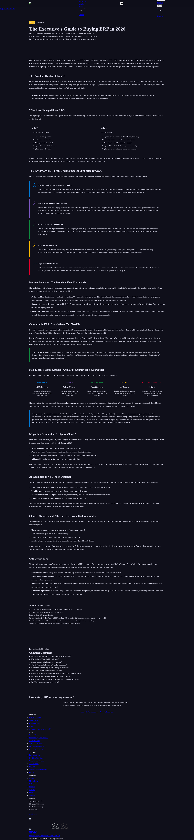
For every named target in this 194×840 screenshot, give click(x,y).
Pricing (31, 772)
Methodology (34, 781)
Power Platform (34, 723)
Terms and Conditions (47, 836)
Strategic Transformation (38, 769)
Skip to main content (7, 9)
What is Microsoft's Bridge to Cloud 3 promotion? (49, 665)
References (33, 784)
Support (32, 767)
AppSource (40, 729)
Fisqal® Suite (34, 735)
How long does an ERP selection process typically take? (51, 656)
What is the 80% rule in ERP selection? (45, 659)
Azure (31, 726)
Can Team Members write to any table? (45, 682)
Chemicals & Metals (36, 743)
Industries (83, 1)
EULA (57, 836)
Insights (81, 4)
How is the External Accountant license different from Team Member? (56, 674)
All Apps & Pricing (36, 749)
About (81, 7)
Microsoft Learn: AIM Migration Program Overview (46, 612)
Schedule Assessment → (89, 712)
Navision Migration (36, 758)
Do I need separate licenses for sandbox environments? (50, 676)
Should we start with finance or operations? (46, 662)
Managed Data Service (37, 746)
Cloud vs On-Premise (36, 761)
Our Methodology (106, 712)
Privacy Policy (34, 836)
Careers (32, 790)
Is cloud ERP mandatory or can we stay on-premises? (50, 668)
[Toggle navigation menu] (121, 3)
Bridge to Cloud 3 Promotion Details (41, 615)
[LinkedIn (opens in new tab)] (30, 833)
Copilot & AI (34, 720)
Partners (32, 787)
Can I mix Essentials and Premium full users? (47, 671)
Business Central (35, 718)
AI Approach (34, 764)
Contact (81, 15)
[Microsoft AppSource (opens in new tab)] (34, 833)
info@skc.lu (33, 814)
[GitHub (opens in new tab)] (36, 833)
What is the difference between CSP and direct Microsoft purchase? (55, 679)
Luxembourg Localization (38, 738)
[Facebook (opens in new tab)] (32, 833)
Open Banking (34, 741)
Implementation (34, 755)
